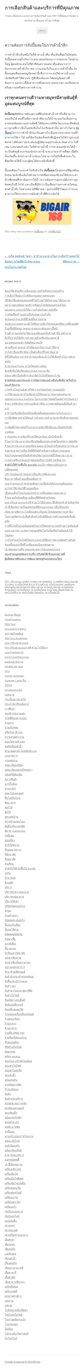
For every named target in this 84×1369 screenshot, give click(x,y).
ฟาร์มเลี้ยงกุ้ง (10, 589)
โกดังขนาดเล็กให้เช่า (16, 1310)
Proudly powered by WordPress (22, 1362)
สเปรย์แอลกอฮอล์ (14, 1108)
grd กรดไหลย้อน (14, 633)
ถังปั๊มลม (39, 231)
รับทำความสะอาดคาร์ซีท (18, 990)
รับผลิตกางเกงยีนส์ (15, 1000)
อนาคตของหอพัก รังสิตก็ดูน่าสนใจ (23, 342)
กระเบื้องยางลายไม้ (15, 699)
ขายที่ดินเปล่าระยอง (16, 718)
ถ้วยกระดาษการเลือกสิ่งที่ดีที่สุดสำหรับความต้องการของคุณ (37, 450)
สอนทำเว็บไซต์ (13, 1066)
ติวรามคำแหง (42, 584)
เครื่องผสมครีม (13, 1188)
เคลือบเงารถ (11, 1197)
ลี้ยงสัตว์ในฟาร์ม (65, 589)
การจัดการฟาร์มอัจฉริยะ (41, 581)
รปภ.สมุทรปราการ (15, 967)
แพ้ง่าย (8, 1305)
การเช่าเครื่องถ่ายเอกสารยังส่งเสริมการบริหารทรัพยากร (35, 460)
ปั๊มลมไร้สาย (12, 929)
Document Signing (15, 629)
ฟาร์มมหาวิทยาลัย (52, 587)
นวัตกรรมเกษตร (56, 584)
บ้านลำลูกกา (11, 915)
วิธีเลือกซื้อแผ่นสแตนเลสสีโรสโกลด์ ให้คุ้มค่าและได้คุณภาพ (37, 300)
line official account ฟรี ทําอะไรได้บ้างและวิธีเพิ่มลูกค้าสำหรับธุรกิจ (42, 502)
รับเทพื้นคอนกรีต (14, 1009)
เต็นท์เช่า (9, 1239)
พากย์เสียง (10, 943)
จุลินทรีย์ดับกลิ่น (13, 774)
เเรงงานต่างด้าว (13, 1296)
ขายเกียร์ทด (11, 727)
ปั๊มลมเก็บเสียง (12, 925)
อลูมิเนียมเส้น (12, 1145)
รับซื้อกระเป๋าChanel (16, 981)
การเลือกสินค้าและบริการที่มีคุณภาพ (42, 8)
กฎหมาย (9, 694)
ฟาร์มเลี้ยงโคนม (38, 589)
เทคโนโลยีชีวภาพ (13, 592)
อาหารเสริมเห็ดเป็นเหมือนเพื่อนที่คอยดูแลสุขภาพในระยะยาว (38, 413)
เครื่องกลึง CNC (13, 1169)
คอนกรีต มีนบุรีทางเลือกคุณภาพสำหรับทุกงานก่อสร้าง (34, 291)
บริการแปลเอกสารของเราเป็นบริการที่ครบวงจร (30, 474)
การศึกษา (10, 708)
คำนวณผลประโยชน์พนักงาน (21, 751)
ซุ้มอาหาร (10, 802)
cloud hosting (13, 619)
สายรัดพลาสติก (13, 1084)
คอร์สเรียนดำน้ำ (13, 746)
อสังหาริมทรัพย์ (13, 1150)
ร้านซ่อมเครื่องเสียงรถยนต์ (19, 1014)
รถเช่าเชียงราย (13, 957)
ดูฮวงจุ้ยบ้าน (11, 817)
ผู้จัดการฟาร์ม (37, 587)
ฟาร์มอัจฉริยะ (67, 587)
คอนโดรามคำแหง (15, 741)
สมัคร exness (13, 1056)
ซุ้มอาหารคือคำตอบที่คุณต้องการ (23, 479)
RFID (7, 581)
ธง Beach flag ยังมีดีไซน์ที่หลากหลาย (25, 319)
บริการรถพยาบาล (14, 896)
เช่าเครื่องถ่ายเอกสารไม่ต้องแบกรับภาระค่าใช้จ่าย (32, 347)
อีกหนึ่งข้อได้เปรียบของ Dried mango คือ (27, 371)
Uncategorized (13, 690)
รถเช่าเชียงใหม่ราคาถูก (17, 962)
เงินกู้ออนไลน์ (12, 1216)
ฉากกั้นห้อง (11, 784)
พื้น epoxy (10, 948)
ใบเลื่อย (9, 1329)
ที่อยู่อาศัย (10, 859)
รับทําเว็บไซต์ (12, 995)
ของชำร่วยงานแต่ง (15, 713)
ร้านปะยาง (10, 1023)
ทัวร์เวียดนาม (12, 845)
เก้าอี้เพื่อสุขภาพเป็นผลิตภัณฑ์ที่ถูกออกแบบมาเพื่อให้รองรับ (37, 507)
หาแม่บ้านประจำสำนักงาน (19, 1136)
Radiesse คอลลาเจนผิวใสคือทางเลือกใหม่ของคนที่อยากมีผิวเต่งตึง (42, 324)
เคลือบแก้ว (10, 1206)
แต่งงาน (9, 1300)
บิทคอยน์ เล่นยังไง (15, 920)
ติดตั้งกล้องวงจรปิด (15, 826)
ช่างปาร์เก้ (10, 788)
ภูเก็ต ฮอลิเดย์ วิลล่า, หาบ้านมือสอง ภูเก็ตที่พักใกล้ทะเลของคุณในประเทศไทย (23, 261)
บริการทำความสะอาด (17, 892)
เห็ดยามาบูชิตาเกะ (15, 1282)
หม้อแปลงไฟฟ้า (13, 1117)
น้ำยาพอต (10, 878)
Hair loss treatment (16, 638)
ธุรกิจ (8, 873)
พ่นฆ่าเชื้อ (10, 939)
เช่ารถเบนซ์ (11, 1230)
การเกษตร (9, 584)
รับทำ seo (10, 986)
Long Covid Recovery (17, 657)
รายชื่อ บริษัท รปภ (15, 1033)
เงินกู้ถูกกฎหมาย (14, 1211)
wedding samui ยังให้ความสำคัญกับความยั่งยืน (31, 309)
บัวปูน (8, 910)
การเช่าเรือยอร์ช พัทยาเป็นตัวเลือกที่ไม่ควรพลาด (31, 352)
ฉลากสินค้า (11, 779)
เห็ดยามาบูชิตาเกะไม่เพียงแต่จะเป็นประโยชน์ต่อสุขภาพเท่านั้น (39, 511)
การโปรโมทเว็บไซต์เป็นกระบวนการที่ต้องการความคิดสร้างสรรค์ (40, 540)
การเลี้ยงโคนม (21, 584)
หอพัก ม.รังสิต (12, 1127)
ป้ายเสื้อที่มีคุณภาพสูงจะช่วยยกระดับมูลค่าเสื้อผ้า (31, 328)
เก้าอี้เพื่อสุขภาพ (13, 1164)
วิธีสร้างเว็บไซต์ (13, 1047)
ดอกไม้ (9, 807)
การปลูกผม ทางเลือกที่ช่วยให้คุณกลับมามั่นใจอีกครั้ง (33, 436)
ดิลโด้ (8, 812)
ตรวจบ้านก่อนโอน (15, 821)
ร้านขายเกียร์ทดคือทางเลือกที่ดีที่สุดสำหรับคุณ (30, 497)
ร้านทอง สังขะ (12, 1019)
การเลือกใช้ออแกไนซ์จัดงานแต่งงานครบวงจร (30, 295)
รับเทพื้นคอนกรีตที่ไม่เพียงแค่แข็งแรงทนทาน (29, 544)
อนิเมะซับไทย (12, 1141)
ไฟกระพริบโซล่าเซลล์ (17, 1333)
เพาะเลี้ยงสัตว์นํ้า (52, 592)
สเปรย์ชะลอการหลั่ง (16, 1103)
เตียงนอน (10, 1244)
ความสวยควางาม (14, 737)
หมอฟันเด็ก (11, 1113)
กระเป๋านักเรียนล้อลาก (17, 704)
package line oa (14, 661)
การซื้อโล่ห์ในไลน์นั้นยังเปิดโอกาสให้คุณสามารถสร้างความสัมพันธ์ (41, 526)
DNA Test (10, 624)
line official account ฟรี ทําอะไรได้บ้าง (26, 647)
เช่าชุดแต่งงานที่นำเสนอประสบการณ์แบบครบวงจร (32, 549)
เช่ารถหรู (10, 1225)
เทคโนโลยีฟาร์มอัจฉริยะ (33, 592)
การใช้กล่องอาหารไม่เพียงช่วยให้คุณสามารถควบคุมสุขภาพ (38, 394)
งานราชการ (11, 755)
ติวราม (32, 584)
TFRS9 (8, 685)
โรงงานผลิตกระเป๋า (15, 1319)
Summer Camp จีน (15, 680)
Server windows (14, 676)
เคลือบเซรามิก (13, 1202)
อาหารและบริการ (14, 1155)
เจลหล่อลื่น (11, 1221)
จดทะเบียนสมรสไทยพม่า (18, 770)
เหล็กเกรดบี (11, 1291)
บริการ (8, 887)
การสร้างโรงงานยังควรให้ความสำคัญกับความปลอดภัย (35, 389)
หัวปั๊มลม (9, 1131)
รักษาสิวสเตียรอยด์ (15, 972)
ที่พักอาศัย (10, 854)
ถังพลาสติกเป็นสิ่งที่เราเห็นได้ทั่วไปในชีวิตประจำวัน (32, 375)
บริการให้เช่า (12, 901)
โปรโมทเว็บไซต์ (13, 1315)
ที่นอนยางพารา (13, 849)
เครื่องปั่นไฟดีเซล (14, 1178)
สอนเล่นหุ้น (11, 1080)
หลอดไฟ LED (12, 1122)
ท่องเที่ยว (10, 840)
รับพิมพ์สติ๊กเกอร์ (14, 1004)
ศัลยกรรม (10, 1051)
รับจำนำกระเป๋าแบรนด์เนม (19, 976)
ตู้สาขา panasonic (15, 831)
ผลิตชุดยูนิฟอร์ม (13, 934)
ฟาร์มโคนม (52, 589)
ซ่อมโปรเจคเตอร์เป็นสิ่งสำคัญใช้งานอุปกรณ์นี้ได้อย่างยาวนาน (38, 455)
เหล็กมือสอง (11, 1286)
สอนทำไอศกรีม (13, 1070)
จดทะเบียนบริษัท (14, 765)
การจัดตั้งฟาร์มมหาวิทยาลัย (65, 581)
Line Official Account (16, 643)
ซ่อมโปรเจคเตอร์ (14, 793)
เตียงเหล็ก (10, 1249)
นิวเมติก (9, 882)
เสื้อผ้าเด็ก (10, 1277)
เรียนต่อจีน (11, 1263)
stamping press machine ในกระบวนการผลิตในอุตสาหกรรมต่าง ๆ (41, 399)
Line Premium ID (14, 652)
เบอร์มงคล (10, 1253)
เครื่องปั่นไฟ (11, 1174)
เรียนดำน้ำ (10, 1258)
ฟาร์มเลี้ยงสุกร (23, 589)
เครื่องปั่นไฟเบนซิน (15, 1183)
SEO (7, 671)
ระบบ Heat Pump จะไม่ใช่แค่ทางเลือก (26, 366)
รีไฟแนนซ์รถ (12, 1042)
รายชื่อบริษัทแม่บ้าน (16, 1037)
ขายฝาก (9, 723)
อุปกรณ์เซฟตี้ (12, 1159)
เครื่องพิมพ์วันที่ (13, 1192)
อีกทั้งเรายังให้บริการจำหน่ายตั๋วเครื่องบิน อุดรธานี (32, 338)
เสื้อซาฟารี (10, 1272)
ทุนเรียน (9, 863)
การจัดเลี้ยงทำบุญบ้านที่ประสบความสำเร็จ (28, 314)
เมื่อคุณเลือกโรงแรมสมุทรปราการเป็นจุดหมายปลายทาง (35, 493)
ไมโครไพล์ (11, 1338)
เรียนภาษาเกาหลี (14, 1268)
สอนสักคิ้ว (10, 1075)
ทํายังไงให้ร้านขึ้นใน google (20, 868)
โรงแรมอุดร (11, 1324)
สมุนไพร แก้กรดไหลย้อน (18, 1061)
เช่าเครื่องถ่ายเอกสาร (16, 1235)
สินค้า (8, 1094)
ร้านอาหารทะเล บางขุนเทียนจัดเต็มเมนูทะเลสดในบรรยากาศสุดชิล (41, 441)
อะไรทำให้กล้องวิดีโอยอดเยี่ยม (21, 488)
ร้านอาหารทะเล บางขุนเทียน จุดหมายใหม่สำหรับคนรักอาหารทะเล (41, 446)
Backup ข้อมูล (13, 614)
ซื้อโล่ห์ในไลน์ (12, 798)
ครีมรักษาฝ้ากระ (14, 732)
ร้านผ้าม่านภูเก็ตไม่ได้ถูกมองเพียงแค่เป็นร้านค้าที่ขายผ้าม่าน (38, 333)
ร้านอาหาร (11, 1028)
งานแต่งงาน (11, 760)
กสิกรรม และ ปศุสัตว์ (19, 581)
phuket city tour (14, 666)
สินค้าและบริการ (14, 1098)
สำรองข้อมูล (11, 1089)
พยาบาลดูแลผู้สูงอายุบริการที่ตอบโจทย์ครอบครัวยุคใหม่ (35, 305)
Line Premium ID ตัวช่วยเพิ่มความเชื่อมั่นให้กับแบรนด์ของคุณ (38, 483)
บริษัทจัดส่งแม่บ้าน (15, 906)
